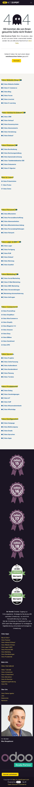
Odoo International (7, 666)
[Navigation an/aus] (31, 2)
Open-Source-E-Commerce (17, 784)
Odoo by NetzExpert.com (20, 779)
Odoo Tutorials (6, 670)
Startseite (16, 61)
